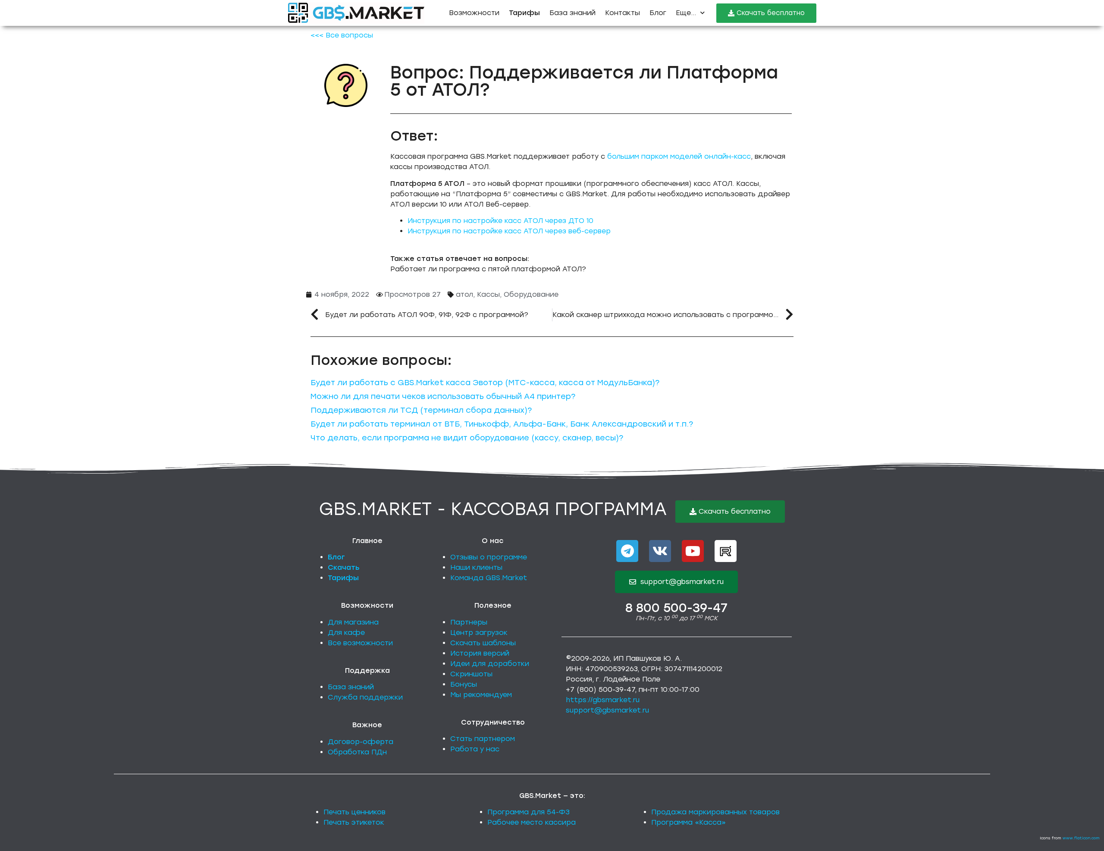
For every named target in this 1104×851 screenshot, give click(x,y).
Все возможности (360, 643)
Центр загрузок (479, 632)
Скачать (344, 567)
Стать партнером (482, 739)
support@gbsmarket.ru (607, 710)
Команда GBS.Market (488, 578)
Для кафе (346, 632)
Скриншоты (471, 674)
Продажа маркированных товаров (715, 812)
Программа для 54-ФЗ (528, 812)
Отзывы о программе (488, 557)
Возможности (474, 13)
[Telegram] (627, 551)
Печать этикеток (353, 822)
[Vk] (660, 551)
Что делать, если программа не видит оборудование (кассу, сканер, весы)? (466, 438)
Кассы (488, 294)
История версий (479, 653)
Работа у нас (474, 749)
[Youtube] (693, 551)
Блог (657, 13)
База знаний (572, 13)
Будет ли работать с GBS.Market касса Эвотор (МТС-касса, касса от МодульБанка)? (484, 382)
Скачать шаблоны (483, 643)
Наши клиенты (476, 567)
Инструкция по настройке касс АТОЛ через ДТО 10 (500, 221)
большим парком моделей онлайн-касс (679, 156)
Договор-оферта (360, 742)
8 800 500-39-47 (676, 607)
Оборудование (531, 294)
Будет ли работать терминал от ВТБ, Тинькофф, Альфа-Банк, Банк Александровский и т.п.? (501, 424)
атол (464, 294)
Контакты (622, 13)
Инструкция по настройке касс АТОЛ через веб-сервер (509, 231)
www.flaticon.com (1081, 837)
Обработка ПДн (357, 752)
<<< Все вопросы (341, 35)
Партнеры (468, 622)
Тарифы (343, 578)
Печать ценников (354, 812)
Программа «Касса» (688, 822)
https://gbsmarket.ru (603, 700)
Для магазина (353, 622)
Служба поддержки (365, 697)
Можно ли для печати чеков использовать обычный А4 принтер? (442, 396)
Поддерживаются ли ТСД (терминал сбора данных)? (421, 410)
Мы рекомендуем (481, 695)
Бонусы (463, 684)
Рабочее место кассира (531, 822)
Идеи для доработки (489, 663)
